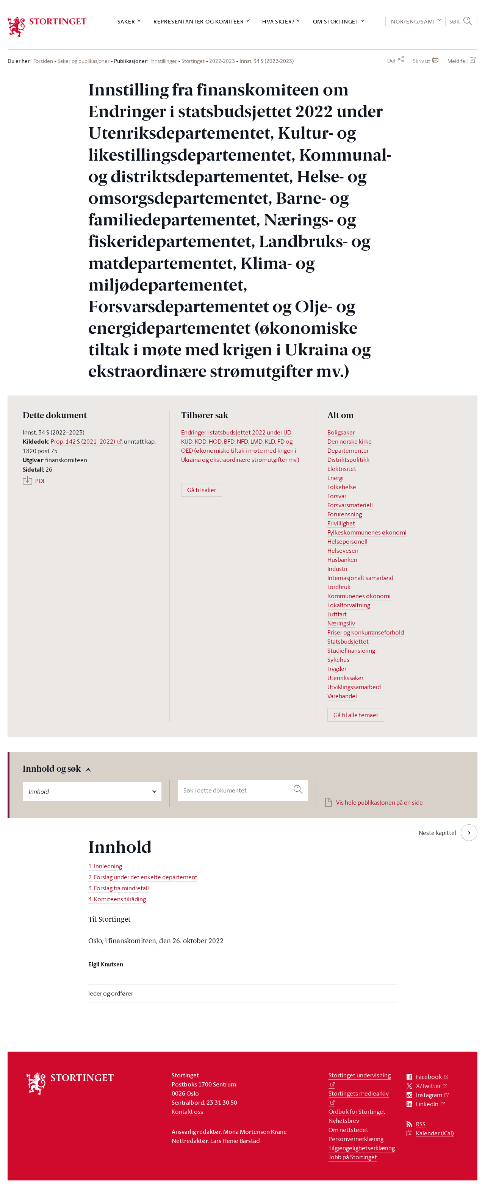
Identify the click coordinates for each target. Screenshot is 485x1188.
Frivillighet (341, 523)
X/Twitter (428, 1086)
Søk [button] (454, 21)
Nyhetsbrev (344, 1120)
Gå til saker (201, 490)
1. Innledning (105, 866)
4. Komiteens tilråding (117, 899)
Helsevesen (342, 550)
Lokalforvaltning (348, 605)
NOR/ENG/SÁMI (413, 21)
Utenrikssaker (345, 678)
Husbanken (342, 559)
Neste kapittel (437, 832)
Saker (126, 21)
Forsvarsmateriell (350, 505)
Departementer (348, 450)
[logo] (47, 27)
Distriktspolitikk (348, 459)
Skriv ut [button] (421, 60)
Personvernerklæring (356, 1139)
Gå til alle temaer (355, 715)
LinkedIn (427, 1104)
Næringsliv (341, 623)
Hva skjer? (278, 21)
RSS (421, 1124)
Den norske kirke (349, 441)
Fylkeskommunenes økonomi (367, 532)
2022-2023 (222, 61)
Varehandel (342, 696)
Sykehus (338, 659)
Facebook (429, 1077)
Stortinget (193, 61)
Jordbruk (338, 587)
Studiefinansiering (351, 650)
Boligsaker (341, 432)
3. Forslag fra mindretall (118, 888)
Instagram (429, 1095)
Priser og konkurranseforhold (365, 632)
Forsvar (336, 496)
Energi (335, 478)
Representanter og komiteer (198, 21)
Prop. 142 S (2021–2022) (83, 441)
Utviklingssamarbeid (354, 687)
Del (391, 60)
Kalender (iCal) (435, 1133)
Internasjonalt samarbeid (360, 578)
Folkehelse (341, 487)
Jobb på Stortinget (353, 1157)
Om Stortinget (336, 21)
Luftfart (337, 614)
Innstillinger (163, 61)
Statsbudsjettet (348, 641)
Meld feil (457, 60)
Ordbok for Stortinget (357, 1111)
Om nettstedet (348, 1129)
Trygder (336, 668)
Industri (337, 568)
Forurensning (344, 514)
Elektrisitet (341, 468)
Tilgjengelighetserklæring (362, 1148)
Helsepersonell (347, 541)
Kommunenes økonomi (359, 596)
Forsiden (43, 61)
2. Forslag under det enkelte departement (142, 877)
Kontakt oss (187, 1111)
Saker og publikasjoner (84, 61)
